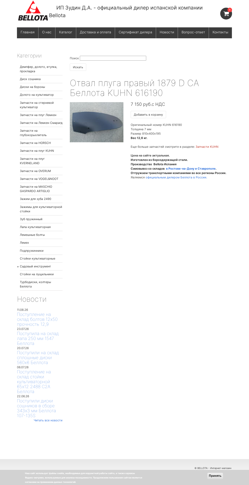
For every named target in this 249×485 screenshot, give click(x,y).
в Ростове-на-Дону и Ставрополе (191, 168)
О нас (47, 32)
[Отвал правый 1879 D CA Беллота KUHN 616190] (96, 141)
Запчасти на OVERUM (35, 171)
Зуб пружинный (31, 219)
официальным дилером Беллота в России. (176, 177)
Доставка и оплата (95, 32)
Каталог (65, 32)
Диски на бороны (32, 87)
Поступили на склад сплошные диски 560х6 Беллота (38, 357)
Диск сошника (30, 79)
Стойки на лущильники (37, 274)
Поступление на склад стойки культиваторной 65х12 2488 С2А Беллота (34, 381)
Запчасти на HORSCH (35, 143)
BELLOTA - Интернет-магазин (214, 468)
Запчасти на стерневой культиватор (37, 105)
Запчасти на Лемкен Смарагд (41, 123)
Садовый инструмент (35, 266)
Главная (28, 32)
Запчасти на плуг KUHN (37, 150)
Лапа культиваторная (35, 227)
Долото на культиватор (37, 94)
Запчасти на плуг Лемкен (38, 115)
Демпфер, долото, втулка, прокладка (38, 69)
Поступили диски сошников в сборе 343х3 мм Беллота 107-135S (36, 408)
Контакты (220, 32)
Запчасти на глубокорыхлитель (33, 133)
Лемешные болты (32, 235)
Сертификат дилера (135, 32)
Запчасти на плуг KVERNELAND (32, 161)
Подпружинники (32, 250)
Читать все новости (48, 420)
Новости (167, 32)
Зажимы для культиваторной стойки (41, 209)
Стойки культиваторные (37, 258)
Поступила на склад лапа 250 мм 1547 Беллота (38, 338)
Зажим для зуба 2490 (35, 199)
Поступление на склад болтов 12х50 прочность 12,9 (37, 319)
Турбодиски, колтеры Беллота (35, 284)
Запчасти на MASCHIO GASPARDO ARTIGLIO (36, 189)
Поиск (74, 58)
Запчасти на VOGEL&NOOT (39, 179)
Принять (215, 475)
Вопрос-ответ (193, 32)
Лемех (24, 242)
